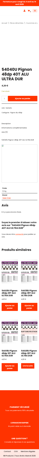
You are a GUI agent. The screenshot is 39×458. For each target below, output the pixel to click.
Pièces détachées (16, 23)
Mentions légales (28, 451)
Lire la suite (28, 366)
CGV (16, 451)
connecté (19, 234)
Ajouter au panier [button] (9, 306)
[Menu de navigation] (34, 10)
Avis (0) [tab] (5, 132)
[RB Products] (8, 11)
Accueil (4, 23)
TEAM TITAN (6, 198)
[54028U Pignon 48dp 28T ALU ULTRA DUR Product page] (29, 331)
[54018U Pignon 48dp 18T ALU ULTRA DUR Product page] (9, 331)
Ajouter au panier (22, 98)
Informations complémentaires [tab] (14, 128)
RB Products (8, 456)
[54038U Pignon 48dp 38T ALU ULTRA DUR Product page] (29, 271)
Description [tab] (6, 123)
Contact (7, 451)
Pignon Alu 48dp (16, 113)
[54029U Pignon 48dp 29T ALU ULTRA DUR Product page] (9, 271)
